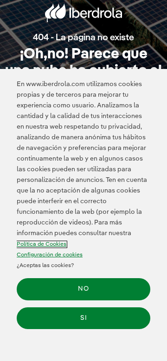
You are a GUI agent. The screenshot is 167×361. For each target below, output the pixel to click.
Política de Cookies (41, 244)
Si (83, 318)
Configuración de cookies (50, 255)
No (83, 289)
